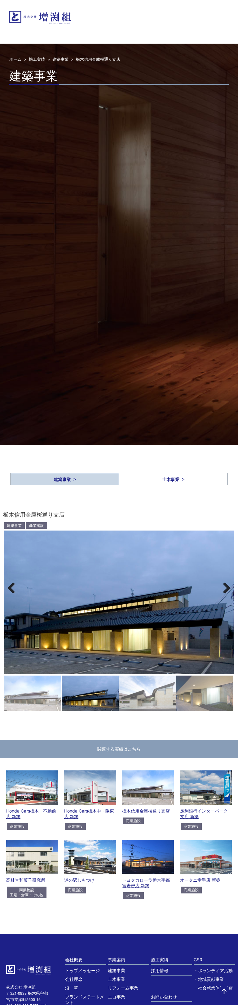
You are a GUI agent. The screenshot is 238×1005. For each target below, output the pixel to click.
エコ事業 (116, 996)
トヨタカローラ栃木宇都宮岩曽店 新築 (146, 882)
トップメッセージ (82, 970)
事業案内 (116, 959)
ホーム (15, 59)
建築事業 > (65, 479)
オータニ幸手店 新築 (200, 880)
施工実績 (37, 59)
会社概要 (73, 959)
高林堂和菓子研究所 (25, 880)
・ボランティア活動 (213, 970)
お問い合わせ (164, 996)
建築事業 (60, 59)
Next (224, 586)
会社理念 (73, 979)
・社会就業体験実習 (213, 987)
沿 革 (71, 987)
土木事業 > (173, 479)
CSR (198, 959)
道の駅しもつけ (79, 880)
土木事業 (116, 979)
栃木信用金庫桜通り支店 (146, 810)
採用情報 (159, 970)
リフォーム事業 (123, 987)
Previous (13, 586)
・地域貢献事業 (209, 979)
